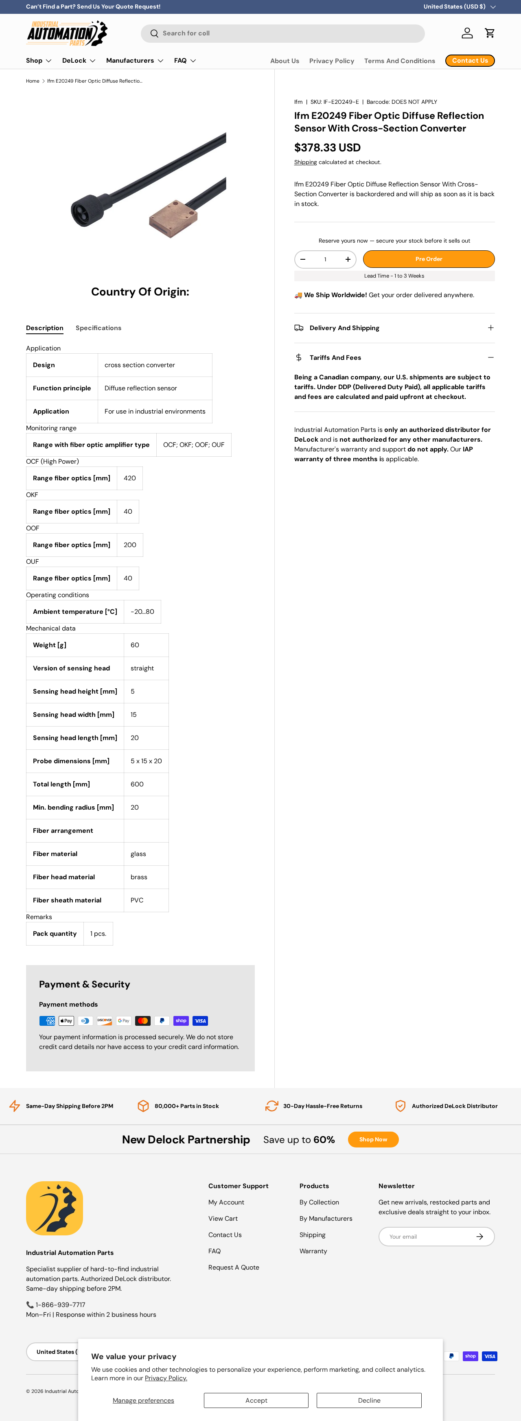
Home (32, 81)
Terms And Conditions (400, 61)
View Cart (223, 1218)
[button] (490, 33)
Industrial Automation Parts (77, 1391)
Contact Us (225, 1235)
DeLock (74, 60)
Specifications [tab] (99, 328)
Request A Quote (233, 1267)
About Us (285, 61)
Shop (34, 60)
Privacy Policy (332, 61)
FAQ (180, 60)
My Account (226, 1202)
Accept (256, 1400)
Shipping (305, 162)
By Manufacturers (326, 1218)
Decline (369, 1400)
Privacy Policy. (166, 1378)
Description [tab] (44, 328)
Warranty (313, 1251)
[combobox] (283, 33)
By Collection (319, 1202)
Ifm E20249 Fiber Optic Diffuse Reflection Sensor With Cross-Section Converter (96, 81)
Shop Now (373, 1139)
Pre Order (429, 259)
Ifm (298, 101)
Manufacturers (130, 60)
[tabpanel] (140, 645)
